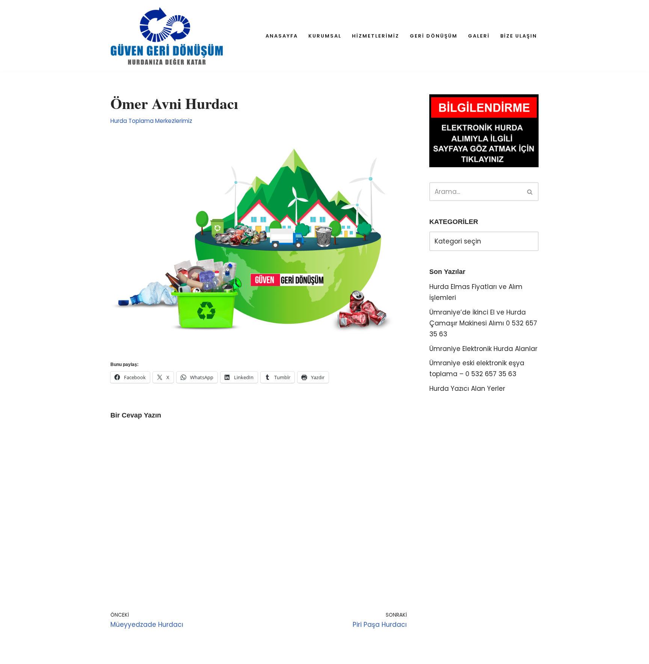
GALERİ (479, 35)
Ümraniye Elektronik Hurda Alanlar (483, 348)
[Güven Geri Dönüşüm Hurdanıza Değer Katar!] (166, 36)
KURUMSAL (324, 35)
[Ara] (530, 191)
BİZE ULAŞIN (518, 35)
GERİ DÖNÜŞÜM (433, 35)
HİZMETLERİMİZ (375, 35)
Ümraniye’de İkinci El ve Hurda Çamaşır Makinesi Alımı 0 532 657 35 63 (483, 323)
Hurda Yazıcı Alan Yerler (467, 388)
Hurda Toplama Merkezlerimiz (151, 121)
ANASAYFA (282, 35)
